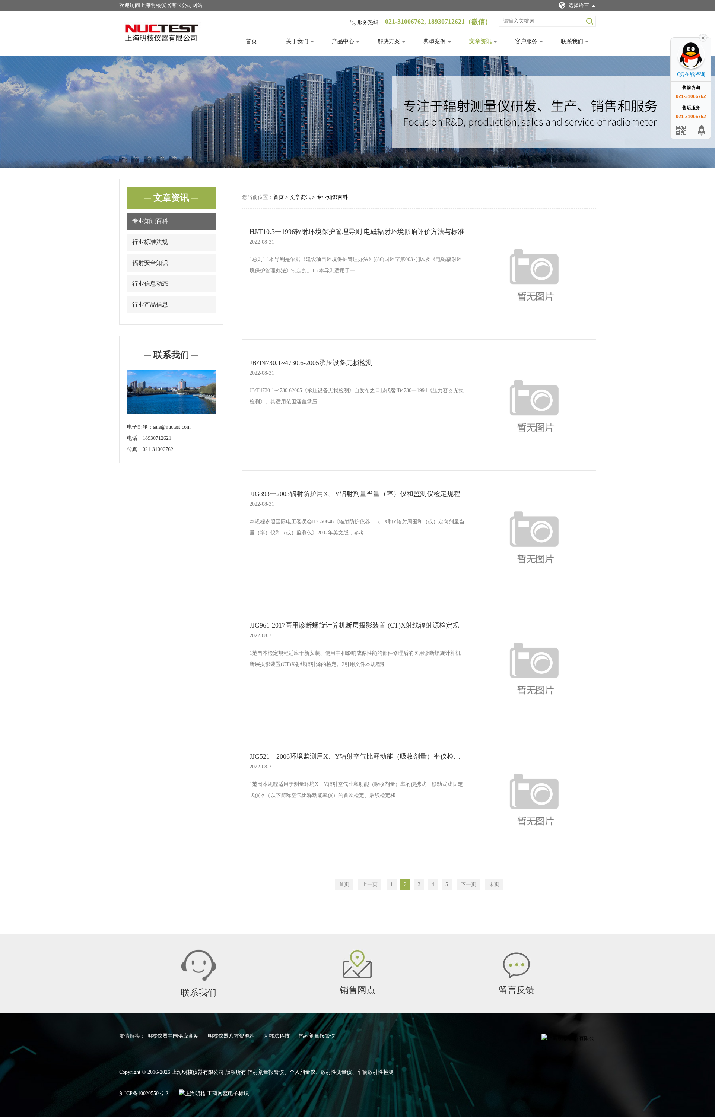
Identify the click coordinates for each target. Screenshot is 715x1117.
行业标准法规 (150, 242)
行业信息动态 (150, 283)
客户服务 (526, 41)
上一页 (370, 884)
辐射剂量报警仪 (317, 1036)
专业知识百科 (150, 221)
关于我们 (297, 41)
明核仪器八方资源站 (232, 1036)
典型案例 (434, 41)
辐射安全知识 (150, 263)
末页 (494, 884)
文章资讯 (480, 41)
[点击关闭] (703, 37)
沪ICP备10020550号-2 (143, 1093)
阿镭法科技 (277, 1036)
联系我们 (572, 41)
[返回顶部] (702, 130)
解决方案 (389, 41)
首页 (251, 41)
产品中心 (343, 41)
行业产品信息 (150, 304)
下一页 (468, 884)
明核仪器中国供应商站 (173, 1036)
